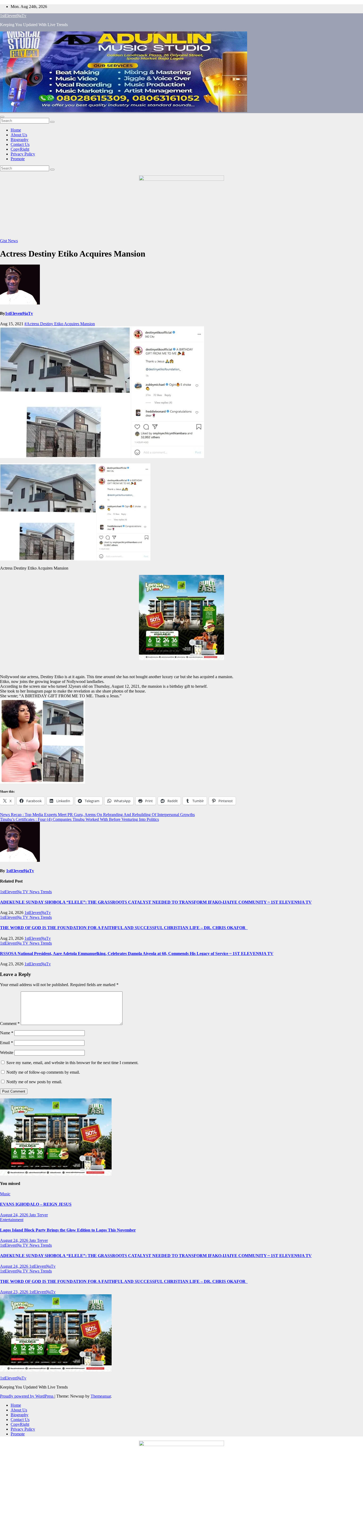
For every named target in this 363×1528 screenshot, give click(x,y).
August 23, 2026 (14, 1292)
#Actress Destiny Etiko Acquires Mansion (59, 324)
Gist (4, 240)
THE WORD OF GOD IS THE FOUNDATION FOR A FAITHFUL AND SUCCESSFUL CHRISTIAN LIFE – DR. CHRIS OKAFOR (124, 927)
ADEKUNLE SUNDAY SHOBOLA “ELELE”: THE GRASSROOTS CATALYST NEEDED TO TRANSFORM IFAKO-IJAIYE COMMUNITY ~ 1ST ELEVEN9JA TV (156, 902)
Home (16, 130)
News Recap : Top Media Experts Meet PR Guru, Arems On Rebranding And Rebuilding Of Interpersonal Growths (97, 814)
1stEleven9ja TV (14, 891)
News (13, 240)
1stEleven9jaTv (13, 15)
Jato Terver (38, 1215)
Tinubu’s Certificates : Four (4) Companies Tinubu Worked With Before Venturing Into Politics (79, 819)
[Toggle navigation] (2, 117)
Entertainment (11, 1219)
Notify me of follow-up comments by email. (43, 1072)
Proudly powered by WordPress (27, 1396)
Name (6, 1033)
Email (6, 1042)
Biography (19, 139)
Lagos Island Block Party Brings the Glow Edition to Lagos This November (68, 1230)
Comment (10, 1023)
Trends (46, 891)
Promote (18, 158)
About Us (19, 135)
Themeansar (101, 1396)
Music (5, 1194)
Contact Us (20, 144)
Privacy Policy (23, 154)
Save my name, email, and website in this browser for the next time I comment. (72, 1062)
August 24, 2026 (14, 1215)
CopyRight (20, 149)
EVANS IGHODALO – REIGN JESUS (35, 1204)
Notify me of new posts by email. (34, 1082)
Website (6, 1052)
